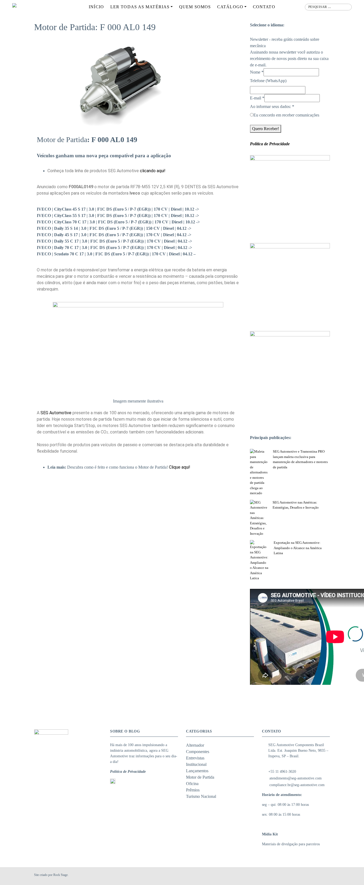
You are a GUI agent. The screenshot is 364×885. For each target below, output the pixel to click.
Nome (257, 72)
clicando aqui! (152, 170)
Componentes (197, 751)
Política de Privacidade (128, 772)
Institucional (196, 764)
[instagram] (320, 876)
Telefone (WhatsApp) (268, 80)
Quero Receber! (265, 128)
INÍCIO (96, 7)
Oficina (192, 783)
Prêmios (193, 790)
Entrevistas (195, 758)
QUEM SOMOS (195, 7)
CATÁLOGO (230, 7)
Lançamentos (197, 771)
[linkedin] (326, 876)
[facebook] (314, 876)
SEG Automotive (56, 412)
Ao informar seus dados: (272, 106)
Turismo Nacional (201, 796)
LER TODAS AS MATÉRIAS (139, 7)
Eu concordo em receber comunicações (286, 115)
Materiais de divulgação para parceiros (291, 844)
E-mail (257, 98)
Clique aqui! (179, 467)
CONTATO (264, 7)
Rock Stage (60, 875)
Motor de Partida (200, 777)
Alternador (195, 745)
